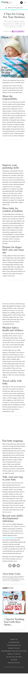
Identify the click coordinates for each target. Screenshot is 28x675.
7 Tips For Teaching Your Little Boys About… (14, 621)
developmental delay (9, 537)
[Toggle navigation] (21, 2)
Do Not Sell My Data (14, 657)
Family (14, 10)
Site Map (14, 660)
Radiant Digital (14, 663)
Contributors (14, 642)
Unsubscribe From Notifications (14, 651)
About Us (14, 639)
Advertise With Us (14, 645)
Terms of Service (14, 654)
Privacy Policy (14, 648)
